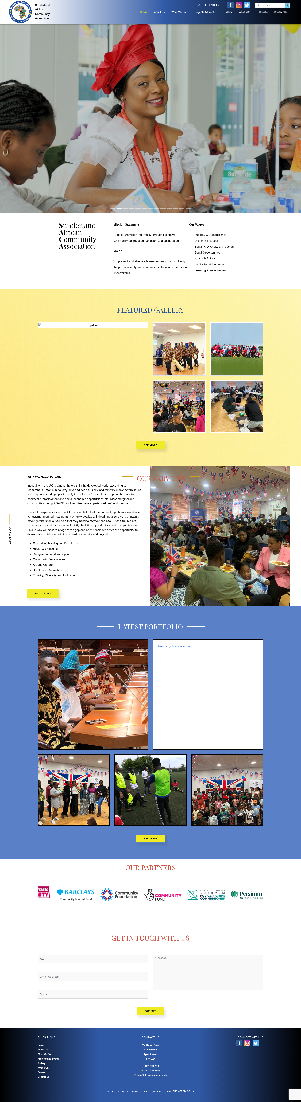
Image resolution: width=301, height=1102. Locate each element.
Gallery (228, 12)
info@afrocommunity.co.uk (152, 1004)
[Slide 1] (112, 138)
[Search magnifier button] (287, 5)
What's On (244, 12)
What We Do (178, 12)
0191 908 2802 (152, 995)
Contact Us (280, 12)
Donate (263, 12)
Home (143, 12)
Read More (43, 522)
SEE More (150, 767)
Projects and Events (48, 988)
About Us (159, 12)
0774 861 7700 (152, 1000)
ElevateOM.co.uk (183, 1021)
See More (150, 374)
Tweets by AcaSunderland (174, 575)
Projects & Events (205, 12)
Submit (150, 940)
